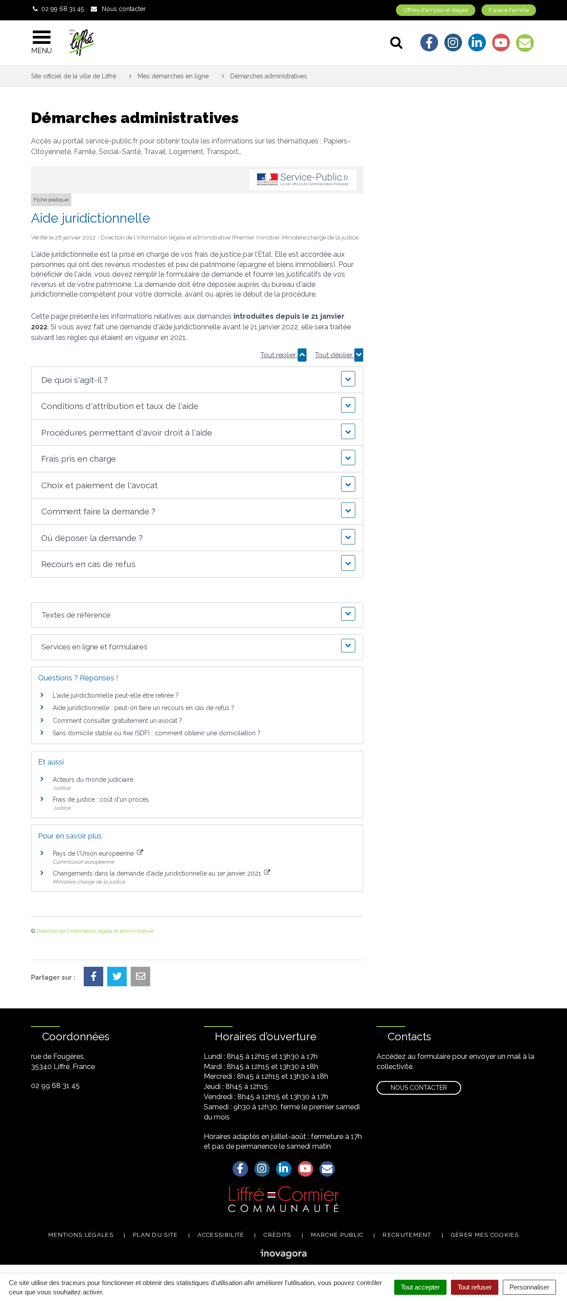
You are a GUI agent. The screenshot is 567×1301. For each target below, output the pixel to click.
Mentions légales (80, 1235)
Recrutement (407, 1235)
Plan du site (155, 1235)
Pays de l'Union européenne (94, 853)
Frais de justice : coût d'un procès (101, 799)
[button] (197, 380)
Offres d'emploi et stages (435, 10)
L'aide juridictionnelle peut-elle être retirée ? (116, 695)
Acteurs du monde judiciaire (93, 779)
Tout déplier (334, 355)
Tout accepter (420, 1287)
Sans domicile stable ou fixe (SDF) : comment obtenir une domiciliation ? (156, 733)
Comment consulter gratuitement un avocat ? (117, 720)
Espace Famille (509, 10)
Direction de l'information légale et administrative (95, 931)
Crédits (277, 1235)
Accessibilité (221, 1235)
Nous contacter (419, 1087)
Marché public (337, 1235)
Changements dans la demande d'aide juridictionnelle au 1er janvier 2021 (158, 873)
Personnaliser (529, 1287)
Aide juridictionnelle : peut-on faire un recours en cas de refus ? (143, 707)
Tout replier (279, 355)
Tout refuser (475, 1287)
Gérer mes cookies (485, 1235)
